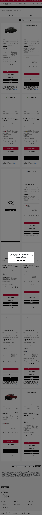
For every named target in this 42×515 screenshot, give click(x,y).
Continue (21, 260)
